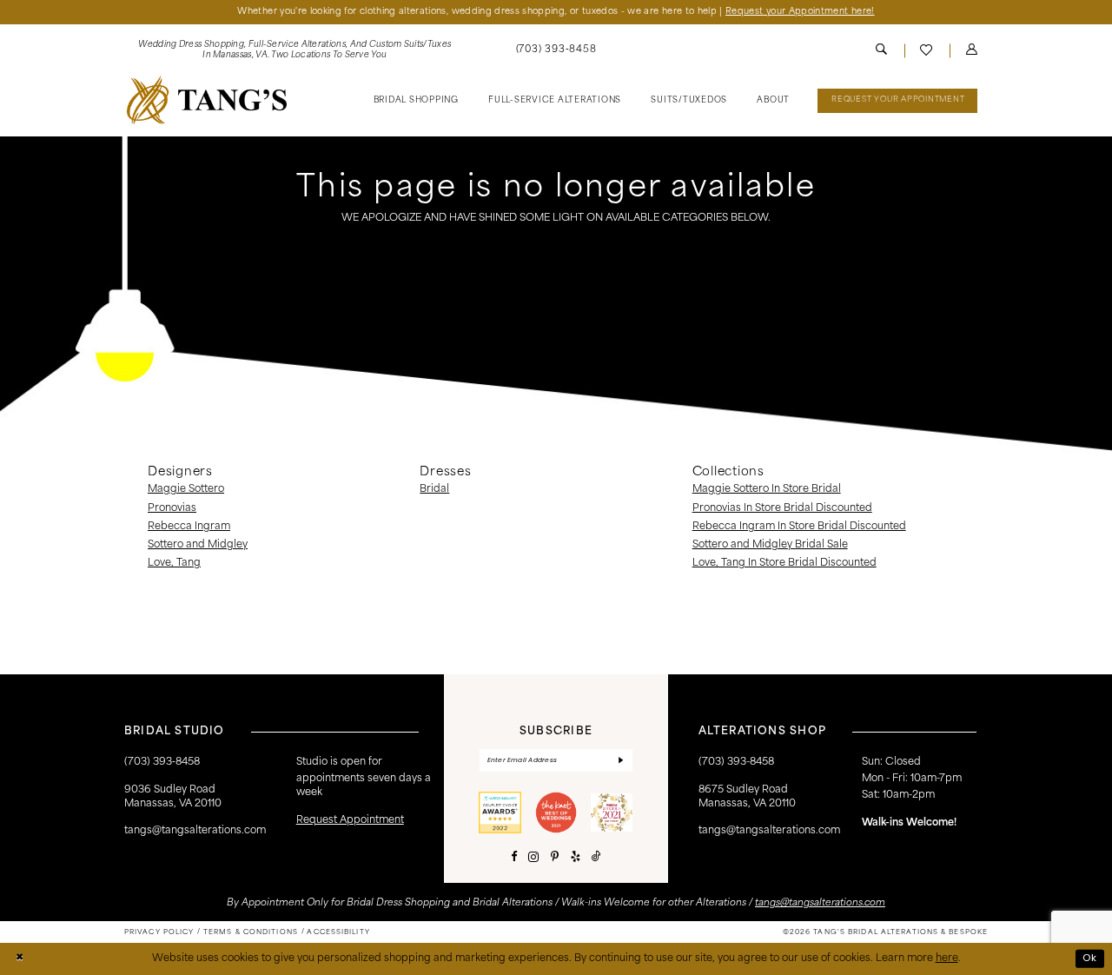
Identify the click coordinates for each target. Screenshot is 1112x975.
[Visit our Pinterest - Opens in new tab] (555, 857)
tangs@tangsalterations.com (195, 831)
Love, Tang (174, 563)
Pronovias (172, 508)
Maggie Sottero (186, 489)
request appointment (350, 820)
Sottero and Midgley (198, 545)
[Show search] (881, 51)
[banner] (207, 100)
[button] (972, 51)
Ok (1089, 958)
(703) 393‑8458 (162, 762)
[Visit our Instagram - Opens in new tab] (533, 858)
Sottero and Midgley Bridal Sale (770, 545)
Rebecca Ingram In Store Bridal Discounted (799, 526)
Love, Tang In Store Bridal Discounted (784, 563)
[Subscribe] (621, 760)
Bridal (434, 489)
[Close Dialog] (19, 959)
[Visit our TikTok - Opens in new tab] (596, 857)
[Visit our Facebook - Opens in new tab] (514, 857)
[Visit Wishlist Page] (927, 50)
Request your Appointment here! (799, 12)
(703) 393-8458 (736, 762)
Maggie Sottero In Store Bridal (766, 489)
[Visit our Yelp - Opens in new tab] (575, 857)
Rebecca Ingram (189, 526)
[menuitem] (294, 51)
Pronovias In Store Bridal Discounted (782, 508)
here (947, 958)
